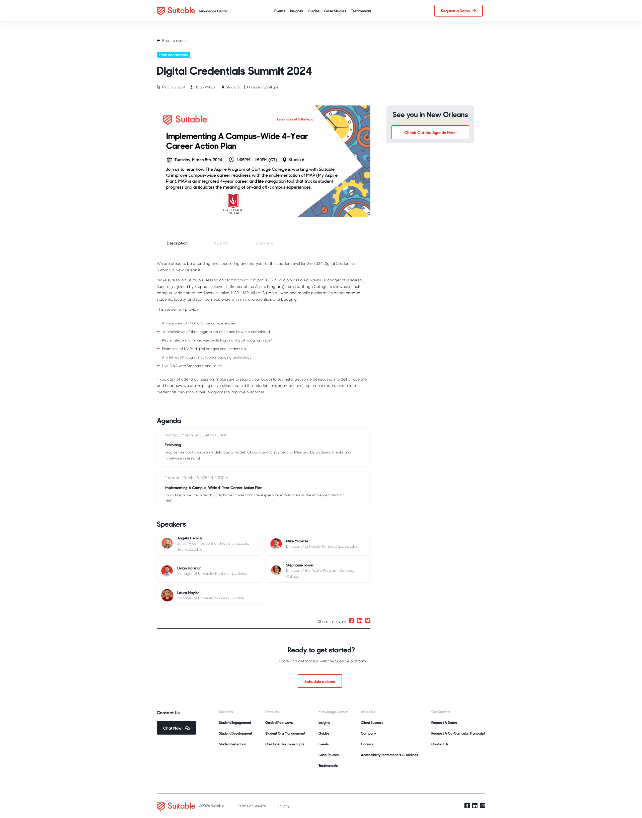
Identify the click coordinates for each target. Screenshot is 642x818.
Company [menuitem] (368, 733)
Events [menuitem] (323, 744)
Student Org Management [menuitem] (285, 733)
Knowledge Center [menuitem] (333, 711)
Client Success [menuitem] (372, 722)
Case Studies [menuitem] (328, 754)
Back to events (174, 40)
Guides (313, 10)
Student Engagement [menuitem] (235, 722)
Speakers (264, 243)
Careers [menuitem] (367, 744)
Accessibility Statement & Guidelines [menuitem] (389, 754)
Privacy (283, 805)
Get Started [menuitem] (440, 711)
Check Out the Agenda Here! (430, 132)
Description (177, 243)
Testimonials (361, 10)
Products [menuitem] (272, 711)
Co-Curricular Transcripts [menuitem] (284, 744)
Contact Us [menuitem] (440, 744)
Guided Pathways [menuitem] (279, 722)
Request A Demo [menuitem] (444, 722)
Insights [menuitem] (324, 722)
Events (279, 10)
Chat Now (173, 728)
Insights (296, 10)
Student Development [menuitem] (235, 733)
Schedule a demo (319, 681)
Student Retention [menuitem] (232, 744)
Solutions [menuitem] (226, 711)
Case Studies (335, 10)
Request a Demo (455, 10)
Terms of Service (252, 805)
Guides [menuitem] (324, 733)
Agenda (221, 243)
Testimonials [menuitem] (328, 765)
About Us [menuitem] (368, 711)
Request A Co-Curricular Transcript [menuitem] (458, 733)
